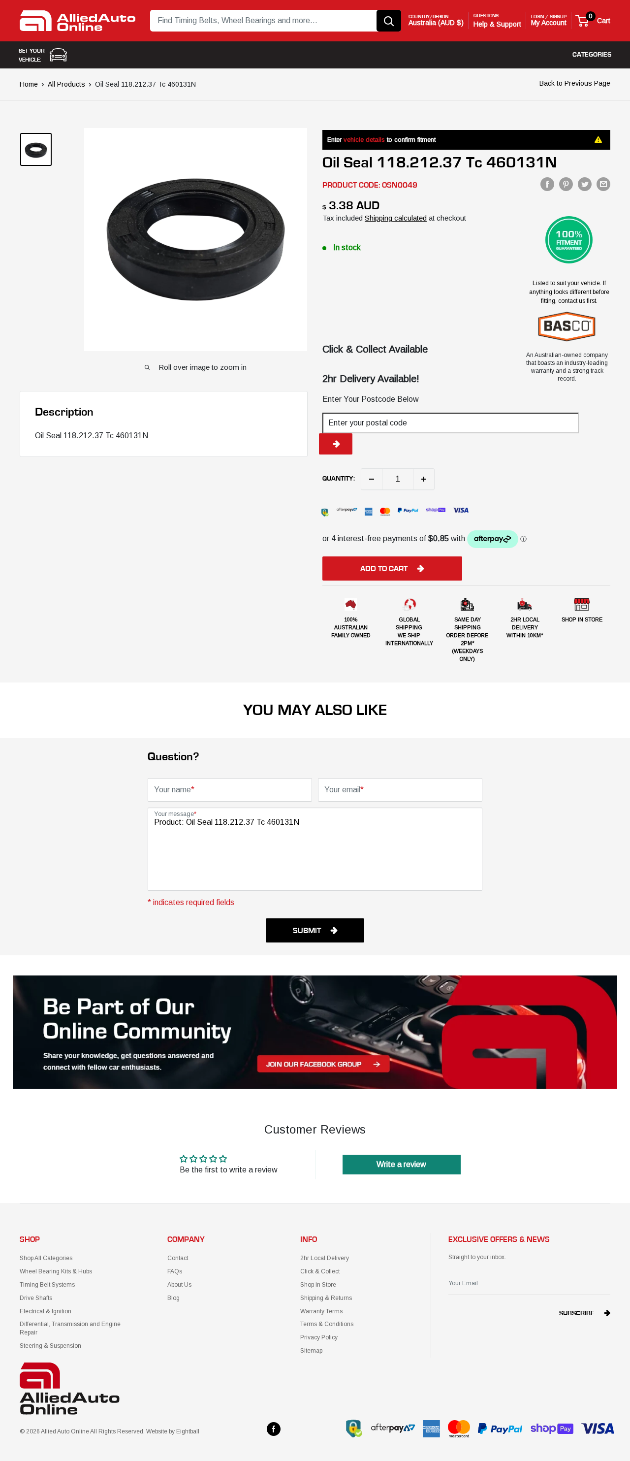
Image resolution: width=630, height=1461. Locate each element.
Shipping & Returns (326, 1298)
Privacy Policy (319, 1337)
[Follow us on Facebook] (274, 1429)
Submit (307, 931)
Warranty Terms (321, 1311)
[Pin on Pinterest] (566, 184)
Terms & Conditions (326, 1324)
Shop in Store (318, 1284)
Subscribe (577, 1313)
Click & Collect (320, 1271)
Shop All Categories (46, 1258)
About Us (179, 1284)
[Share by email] (603, 184)
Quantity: (338, 478)
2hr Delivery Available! (370, 378)
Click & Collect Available (375, 349)
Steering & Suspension (50, 1345)
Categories (591, 54)
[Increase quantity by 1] (423, 479)
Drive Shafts (36, 1298)
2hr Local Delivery (324, 1258)
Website (156, 1431)
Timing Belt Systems (47, 1284)
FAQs (174, 1271)
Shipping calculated (396, 218)
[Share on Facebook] (547, 184)
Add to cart (384, 569)
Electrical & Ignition (45, 1311)
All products (66, 84)
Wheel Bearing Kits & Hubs (56, 1271)
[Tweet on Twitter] (585, 184)
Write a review (401, 1164)
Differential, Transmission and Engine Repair (70, 1328)
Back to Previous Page (574, 83)
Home (29, 84)
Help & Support (497, 24)
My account (549, 23)
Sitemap (311, 1350)
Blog (173, 1298)
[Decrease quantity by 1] (371, 479)
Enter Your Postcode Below (370, 399)
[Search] (389, 21)
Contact (177, 1258)
